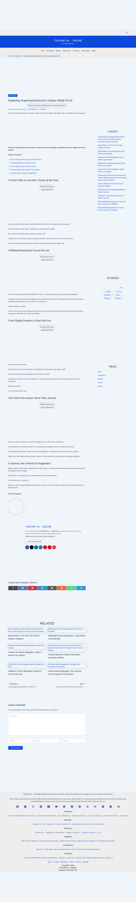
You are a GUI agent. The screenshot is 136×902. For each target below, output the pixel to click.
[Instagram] (41, 807)
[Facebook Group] (25, 807)
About (50, 862)
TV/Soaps (76, 51)
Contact (56, 862)
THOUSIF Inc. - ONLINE (68, 40)
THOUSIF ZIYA (71, 870)
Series (100, 382)
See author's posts (34, 541)
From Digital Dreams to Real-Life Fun (23, 166)
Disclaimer (64, 862)
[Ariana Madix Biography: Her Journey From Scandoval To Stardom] (113, 202)
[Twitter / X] (33, 807)
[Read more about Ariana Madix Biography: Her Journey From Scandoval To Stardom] (67, 665)
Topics (94, 51)
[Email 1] (118, 807)
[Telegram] (111, 807)
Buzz (43, 51)
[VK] (95, 807)
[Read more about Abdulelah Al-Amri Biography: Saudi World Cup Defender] (67, 630)
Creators (23, 109)
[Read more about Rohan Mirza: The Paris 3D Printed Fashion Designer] (27, 630)
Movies (58, 51)
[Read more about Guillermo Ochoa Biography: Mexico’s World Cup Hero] (27, 665)
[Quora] (87, 807)
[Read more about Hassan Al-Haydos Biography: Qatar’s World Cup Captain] (27, 646)
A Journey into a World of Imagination (23, 173)
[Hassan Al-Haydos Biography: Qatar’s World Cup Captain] (113, 164)
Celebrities (50, 51)
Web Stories (85, 51)
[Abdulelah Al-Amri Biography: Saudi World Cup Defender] (113, 152)
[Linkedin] (64, 807)
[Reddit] (80, 807)
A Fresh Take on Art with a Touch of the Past (25, 159)
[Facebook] (18, 807)
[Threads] (49, 807)
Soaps (100, 386)
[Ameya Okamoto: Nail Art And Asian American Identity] (113, 177)
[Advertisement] (68, 15)
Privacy (78, 862)
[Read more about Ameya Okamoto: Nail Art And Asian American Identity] (67, 648)
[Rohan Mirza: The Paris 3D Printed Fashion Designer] (113, 139)
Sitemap (85, 862)
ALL (121, 287)
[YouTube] (56, 807)
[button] (127, 32)
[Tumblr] (103, 807)
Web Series (67, 51)
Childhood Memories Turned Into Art (23, 163)
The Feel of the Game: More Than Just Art (25, 170)
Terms (72, 862)
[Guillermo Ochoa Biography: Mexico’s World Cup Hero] (113, 190)
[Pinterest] (72, 807)
